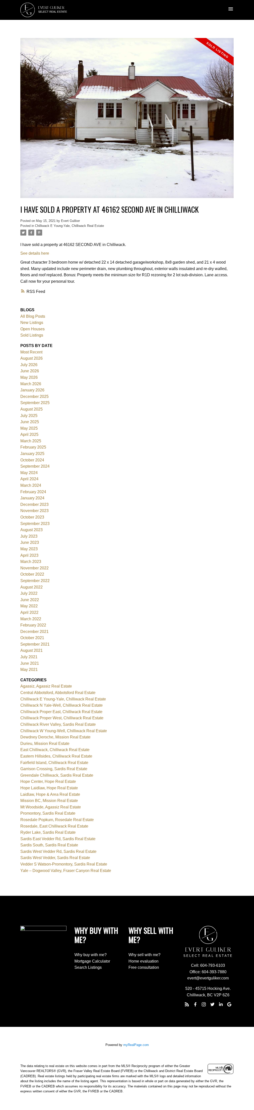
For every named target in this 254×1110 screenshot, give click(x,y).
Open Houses (32, 329)
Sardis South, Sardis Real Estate (49, 845)
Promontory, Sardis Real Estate (47, 813)
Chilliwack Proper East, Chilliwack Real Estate (61, 712)
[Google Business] (229, 1004)
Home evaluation (143, 961)
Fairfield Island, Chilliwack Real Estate (54, 763)
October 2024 (32, 460)
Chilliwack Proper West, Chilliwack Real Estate (61, 718)
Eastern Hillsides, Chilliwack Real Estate (56, 756)
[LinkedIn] (221, 1004)
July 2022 (28, 593)
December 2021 (34, 631)
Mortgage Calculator (92, 961)
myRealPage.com (136, 1045)
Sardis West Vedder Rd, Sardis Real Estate (58, 851)
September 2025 (35, 403)
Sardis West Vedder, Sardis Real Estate (55, 858)
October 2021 (32, 638)
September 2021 (35, 644)
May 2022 (29, 606)
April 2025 (29, 434)
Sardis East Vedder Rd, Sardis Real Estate (57, 839)
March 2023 (30, 561)
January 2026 (32, 390)
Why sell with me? (144, 955)
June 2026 (29, 371)
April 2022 (29, 612)
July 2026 (28, 365)
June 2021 (29, 663)
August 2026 (31, 358)
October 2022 (32, 574)
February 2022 (33, 625)
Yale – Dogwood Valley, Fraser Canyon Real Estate (65, 870)
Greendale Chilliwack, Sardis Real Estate (56, 775)
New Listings (31, 322)
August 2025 (31, 409)
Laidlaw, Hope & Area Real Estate (50, 794)
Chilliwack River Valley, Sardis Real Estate (58, 724)
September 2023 (35, 523)
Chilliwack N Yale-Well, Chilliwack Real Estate (61, 705)
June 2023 (29, 542)
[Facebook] (195, 1004)
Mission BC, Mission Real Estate (49, 800)
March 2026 (30, 384)
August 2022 (31, 587)
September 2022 (35, 581)
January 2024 (32, 498)
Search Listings (88, 967)
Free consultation (143, 967)
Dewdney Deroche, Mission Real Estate (55, 737)
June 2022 (29, 600)
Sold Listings (31, 335)
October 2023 (32, 517)
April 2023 (29, 555)
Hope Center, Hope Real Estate (48, 781)
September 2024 (35, 466)
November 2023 (34, 511)
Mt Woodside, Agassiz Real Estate (50, 807)
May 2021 (29, 669)
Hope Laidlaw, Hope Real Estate (49, 788)
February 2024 (33, 492)
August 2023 (31, 530)
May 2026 (29, 377)
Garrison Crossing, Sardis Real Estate (53, 769)
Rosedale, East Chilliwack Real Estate (54, 826)
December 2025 (34, 396)
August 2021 (31, 650)
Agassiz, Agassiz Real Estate (46, 686)
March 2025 (30, 441)
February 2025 (33, 447)
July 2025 (28, 416)
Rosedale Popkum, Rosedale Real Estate (57, 820)
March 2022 (30, 619)
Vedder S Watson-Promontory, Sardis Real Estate (63, 864)
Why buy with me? (90, 955)
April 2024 (29, 479)
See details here (34, 253)
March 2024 (30, 485)
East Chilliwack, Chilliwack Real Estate (55, 750)
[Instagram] (203, 1004)
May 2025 (29, 428)
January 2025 (32, 453)
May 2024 (29, 473)
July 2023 (28, 536)
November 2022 (34, 568)
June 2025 (29, 422)
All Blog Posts (32, 316)
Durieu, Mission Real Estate (44, 743)
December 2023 (34, 504)
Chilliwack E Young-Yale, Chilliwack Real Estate (69, 226)
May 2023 (29, 549)
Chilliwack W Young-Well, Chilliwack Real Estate (63, 731)
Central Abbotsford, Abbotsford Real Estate (57, 693)
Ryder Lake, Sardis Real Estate (48, 832)
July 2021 (28, 657)
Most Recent (31, 352)
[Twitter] (212, 1004)
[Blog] (186, 1004)
